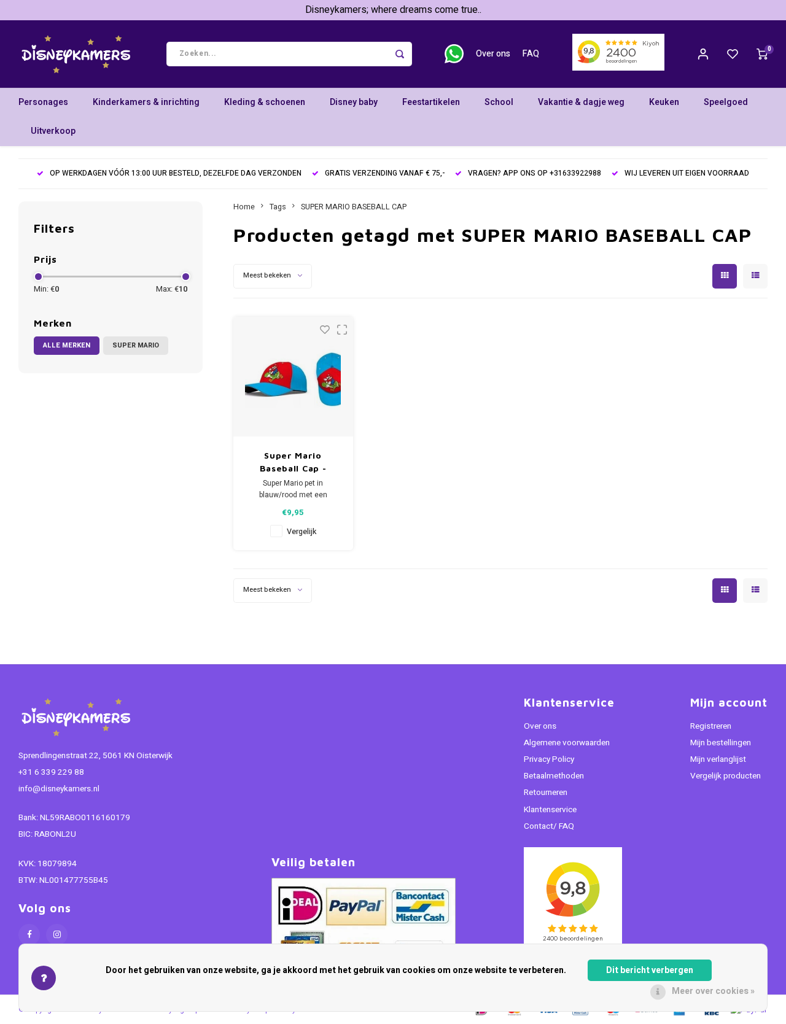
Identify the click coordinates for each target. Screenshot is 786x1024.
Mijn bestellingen (720, 743)
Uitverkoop (53, 131)
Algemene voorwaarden (567, 743)
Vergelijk (301, 531)
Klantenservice (550, 810)
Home (244, 206)
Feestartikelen (431, 102)
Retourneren (545, 792)
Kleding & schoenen (264, 102)
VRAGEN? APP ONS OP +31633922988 (534, 173)
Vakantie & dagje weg (581, 102)
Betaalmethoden (554, 776)
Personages (43, 102)
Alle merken (66, 345)
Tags (278, 206)
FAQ (531, 53)
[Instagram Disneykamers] (57, 934)
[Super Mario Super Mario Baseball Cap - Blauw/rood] (293, 376)
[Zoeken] (399, 54)
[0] (762, 54)
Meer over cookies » (713, 991)
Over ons (493, 53)
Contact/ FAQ (549, 826)
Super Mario (135, 345)
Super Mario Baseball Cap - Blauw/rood (293, 462)
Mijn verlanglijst (718, 759)
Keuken (664, 102)
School (498, 102)
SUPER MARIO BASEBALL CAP (354, 206)
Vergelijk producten (725, 776)
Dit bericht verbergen (649, 970)
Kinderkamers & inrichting (146, 102)
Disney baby (354, 102)
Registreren (710, 726)
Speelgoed (726, 102)
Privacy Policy (549, 759)
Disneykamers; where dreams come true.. (393, 9)
